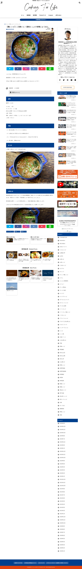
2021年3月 (62, 507)
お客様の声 (62, 252)
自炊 (61, 402)
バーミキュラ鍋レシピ (65, 312)
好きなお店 (62, 352)
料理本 (61, 377)
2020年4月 (62, 541)
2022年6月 (62, 463)
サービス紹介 (63, 290)
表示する (17, 92)
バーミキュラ (63, 309)
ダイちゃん (48, 29)
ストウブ (62, 293)
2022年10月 (62, 457)
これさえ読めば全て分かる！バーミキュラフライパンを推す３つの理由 (71, 111)
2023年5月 (62, 445)
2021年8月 (62, 491)
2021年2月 (62, 510)
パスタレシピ (63, 315)
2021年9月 (62, 488)
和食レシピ (17, 231)
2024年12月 (62, 426)
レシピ (61, 330)
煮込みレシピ (63, 390)
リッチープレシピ (64, 327)
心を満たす (62, 361)
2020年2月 (62, 547)
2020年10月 (62, 523)
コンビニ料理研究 (64, 280)
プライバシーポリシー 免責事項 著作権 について (57, 562)
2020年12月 (62, 516)
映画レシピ (62, 383)
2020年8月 (62, 529)
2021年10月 (62, 485)
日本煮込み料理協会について (30, 562)
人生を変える (63, 340)
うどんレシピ (63, 249)
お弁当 (61, 256)
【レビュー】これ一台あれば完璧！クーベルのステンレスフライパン (71, 140)
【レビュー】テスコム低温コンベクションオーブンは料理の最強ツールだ (71, 133)
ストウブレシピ (10, 231)
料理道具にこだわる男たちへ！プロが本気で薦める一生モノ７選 (71, 162)
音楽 (61, 414)
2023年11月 (62, 442)
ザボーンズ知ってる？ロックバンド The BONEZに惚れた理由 (71, 125)
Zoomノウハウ (63, 246)
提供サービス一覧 (18, 562)
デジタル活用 (63, 305)
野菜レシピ (62, 411)
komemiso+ (62, 240)
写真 (61, 343)
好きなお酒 (62, 355)
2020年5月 (62, 538)
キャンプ (62, 271)
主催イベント (63, 337)
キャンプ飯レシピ (64, 274)
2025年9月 (62, 423)
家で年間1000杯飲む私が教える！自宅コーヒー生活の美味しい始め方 (71, 118)
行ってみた (62, 405)
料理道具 (62, 380)
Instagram (50, 15)
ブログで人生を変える (65, 321)
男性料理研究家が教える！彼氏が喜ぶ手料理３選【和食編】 (71, 155)
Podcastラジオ (42, 15)
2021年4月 (62, 504)
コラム (61, 277)
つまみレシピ (63, 265)
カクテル (62, 268)
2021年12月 (62, 479)
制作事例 (35, 15)
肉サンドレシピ (63, 399)
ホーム (22, 15)
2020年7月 (62, 532)
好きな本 (62, 358)
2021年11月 (62, 482)
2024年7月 (62, 438)
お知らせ (62, 259)
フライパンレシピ (64, 318)
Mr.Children (62, 243)
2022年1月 (62, 476)
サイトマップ (41, 562)
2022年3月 (62, 470)
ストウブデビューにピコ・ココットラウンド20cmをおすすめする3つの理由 (71, 104)
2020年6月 (62, 535)
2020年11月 (62, 519)
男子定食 (62, 393)
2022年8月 (62, 460)
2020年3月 (62, 544)
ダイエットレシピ (64, 302)
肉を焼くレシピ (63, 396)
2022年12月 (62, 451)
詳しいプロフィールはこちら (68, 77)
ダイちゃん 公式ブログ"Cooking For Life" (38, 567)
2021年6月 (62, 498)
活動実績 (28, 15)
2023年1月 (62, 448)
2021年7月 (62, 495)
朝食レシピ (62, 386)
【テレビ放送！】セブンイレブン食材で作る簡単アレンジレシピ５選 (71, 96)
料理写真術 (62, 368)
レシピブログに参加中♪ (68, 231)
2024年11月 (62, 429)
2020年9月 (62, 526)
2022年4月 (62, 466)
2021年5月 (62, 501)
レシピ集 (62, 333)
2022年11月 (62, 454)
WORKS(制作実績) (67, 87)
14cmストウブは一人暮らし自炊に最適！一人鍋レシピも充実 (71, 147)
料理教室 (62, 374)
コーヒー (62, 284)
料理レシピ (23, 231)
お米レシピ (62, 262)
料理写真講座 (63, 371)
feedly (30, 217)
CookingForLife (63, 237)
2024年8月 (62, 435)
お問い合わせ (58, 15)
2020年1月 (62, 551)
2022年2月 (62, 473)
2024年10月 (62, 432)
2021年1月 (62, 513)
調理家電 (62, 408)
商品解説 (62, 349)
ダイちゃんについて (64, 299)
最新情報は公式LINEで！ (41, 19)
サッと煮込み (63, 287)
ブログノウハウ (63, 324)
